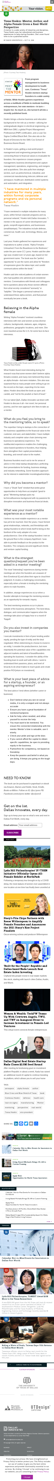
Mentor (40, 1103)
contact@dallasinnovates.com (14, 1439)
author (35, 1088)
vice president (26, 1112)
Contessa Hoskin (12, 1098)
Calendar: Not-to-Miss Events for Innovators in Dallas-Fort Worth (26, 1193)
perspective (23, 1107)
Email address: (11, 825)
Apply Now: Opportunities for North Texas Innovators (21, 1204)
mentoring (9, 1107)
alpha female (23, 1088)
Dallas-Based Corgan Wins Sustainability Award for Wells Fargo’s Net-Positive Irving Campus (27, 1216)
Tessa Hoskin (11, 1112)
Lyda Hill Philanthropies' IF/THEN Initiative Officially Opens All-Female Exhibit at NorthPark (25, 874)
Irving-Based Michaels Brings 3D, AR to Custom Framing (26, 1199)
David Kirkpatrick (14, 40)
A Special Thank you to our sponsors (29, 1365)
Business (6, 1447)
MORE (48, 1221)
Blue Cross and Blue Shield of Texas (21, 1093)
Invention (30, 1451)
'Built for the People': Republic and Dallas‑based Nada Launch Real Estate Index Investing (25, 969)
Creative (6, 1451)
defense (26, 1098)
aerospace (9, 1088)
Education (7, 1455)
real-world (36, 1107)
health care (39, 1098)
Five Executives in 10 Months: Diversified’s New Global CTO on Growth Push (25, 1210)
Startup (29, 1455)
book (42, 1093)
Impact (29, 1447)
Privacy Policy (43, 1472)
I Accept (27, 1477)
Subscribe (13, 833)
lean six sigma (11, 1103)
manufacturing (27, 1103)
